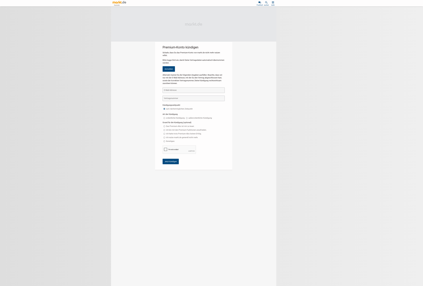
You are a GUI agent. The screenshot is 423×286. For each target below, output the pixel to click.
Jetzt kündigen (171, 161)
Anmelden (169, 69)
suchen (266, 5)
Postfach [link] (260, 5)
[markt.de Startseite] (119, 2)
